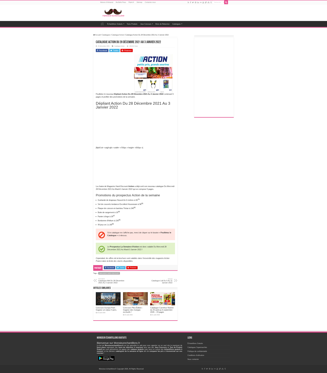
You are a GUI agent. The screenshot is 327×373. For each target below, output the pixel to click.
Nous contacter (193, 359)
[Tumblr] (211, 2)
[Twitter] (193, 2)
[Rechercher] (226, 2)
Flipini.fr (131, 2)
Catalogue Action (118, 35)
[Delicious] (206, 2)
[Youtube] (203, 2)
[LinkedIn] (198, 2)
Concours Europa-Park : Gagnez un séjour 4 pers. (106, 309)
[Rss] (188, 2)
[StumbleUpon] (208, 2)
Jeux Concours (145, 24)
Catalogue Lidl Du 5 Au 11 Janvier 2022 (161, 281)
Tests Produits (132, 24)
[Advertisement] (115, 70)
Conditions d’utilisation (196, 355)
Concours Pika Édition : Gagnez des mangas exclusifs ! (133, 310)
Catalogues (176, 24)
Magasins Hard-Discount (109, 273)
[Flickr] (201, 2)
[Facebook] (190, 2)
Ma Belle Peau (121, 2)
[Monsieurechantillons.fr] (113, 12)
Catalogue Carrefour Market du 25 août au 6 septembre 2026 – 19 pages (161, 310)
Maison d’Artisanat (106, 2)
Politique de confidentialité (197, 351)
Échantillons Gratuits (115, 24)
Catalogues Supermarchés (197, 347)
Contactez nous (150, 2)
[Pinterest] (196, 2)
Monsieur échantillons (107, 369)
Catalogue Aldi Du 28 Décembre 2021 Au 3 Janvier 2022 (111, 281)
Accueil (102, 23)
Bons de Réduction (162, 24)
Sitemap (139, 2)
